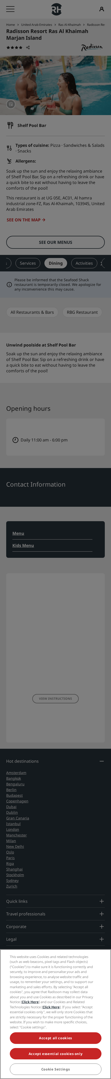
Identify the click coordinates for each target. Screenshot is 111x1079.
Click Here (30, 1002)
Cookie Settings (55, 1069)
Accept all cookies (55, 1038)
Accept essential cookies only (56, 1053)
